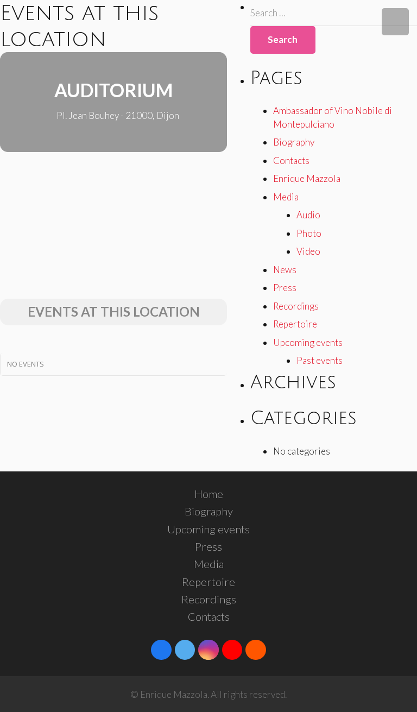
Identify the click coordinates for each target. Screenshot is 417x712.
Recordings (296, 306)
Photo (308, 233)
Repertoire (295, 324)
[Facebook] (161, 650)
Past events (319, 360)
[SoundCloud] (255, 650)
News (284, 269)
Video (308, 251)
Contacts (291, 160)
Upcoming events (308, 342)
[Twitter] (185, 650)
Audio (308, 214)
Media (286, 197)
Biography (293, 142)
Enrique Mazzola (306, 178)
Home (208, 493)
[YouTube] (232, 650)
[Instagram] (208, 650)
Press (284, 287)
